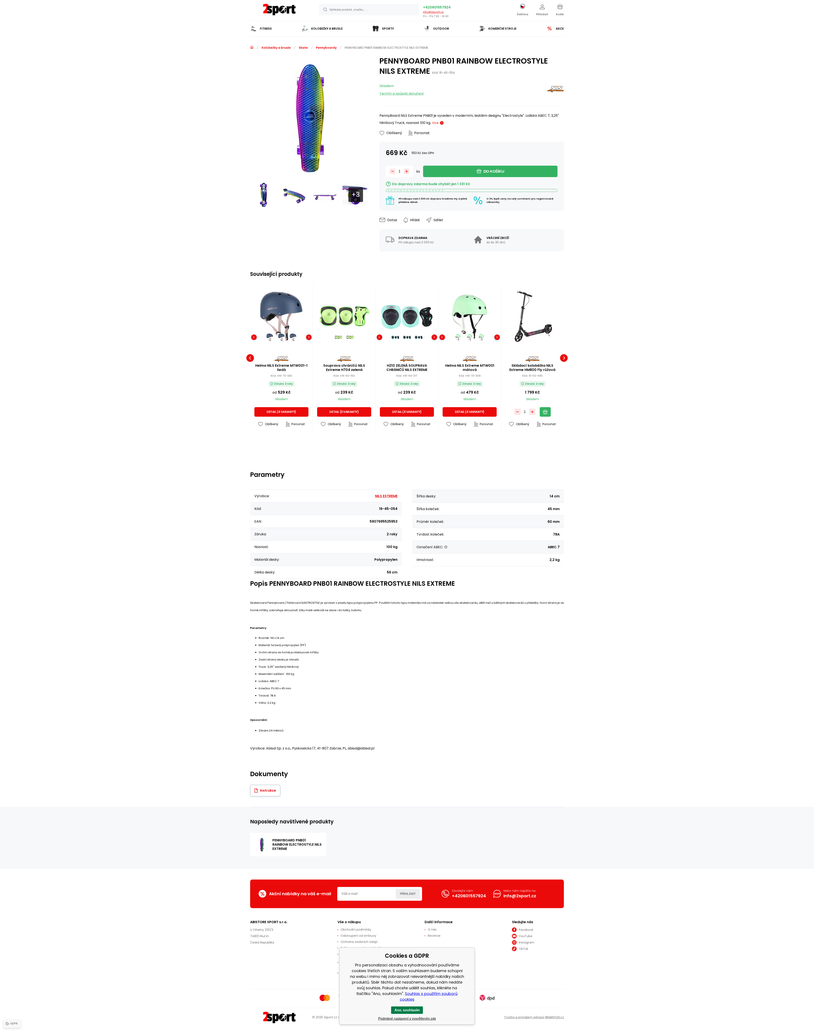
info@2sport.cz (433, 12)
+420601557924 (437, 7)
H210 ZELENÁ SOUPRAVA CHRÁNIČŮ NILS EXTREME (406, 368)
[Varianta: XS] (395, 337)
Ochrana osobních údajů (359, 942)
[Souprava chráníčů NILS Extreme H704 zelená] (344, 317)
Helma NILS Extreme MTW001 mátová (469, 368)
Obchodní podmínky (356, 929)
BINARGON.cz (554, 1017)
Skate (303, 48)
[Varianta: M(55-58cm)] (293, 337)
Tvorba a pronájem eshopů (524, 1017)
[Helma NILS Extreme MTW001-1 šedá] (281, 317)
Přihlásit (408, 893)
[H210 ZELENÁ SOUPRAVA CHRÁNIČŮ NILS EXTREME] (407, 317)
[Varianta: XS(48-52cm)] (270, 337)
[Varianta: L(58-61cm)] (481, 337)
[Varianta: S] (407, 337)
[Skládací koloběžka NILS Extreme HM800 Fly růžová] (532, 317)
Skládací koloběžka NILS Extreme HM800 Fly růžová (532, 368)
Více (435, 123)
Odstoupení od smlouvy (358, 936)
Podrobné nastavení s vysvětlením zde (407, 1018)
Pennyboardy (326, 48)
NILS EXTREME (386, 496)
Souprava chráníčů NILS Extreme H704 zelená (344, 368)
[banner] (279, 11)
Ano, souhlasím (407, 1010)
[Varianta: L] (338, 337)
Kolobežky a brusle (276, 48)
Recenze (434, 936)
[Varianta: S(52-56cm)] (281, 337)
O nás (432, 929)
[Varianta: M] (350, 337)
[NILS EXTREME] (555, 90)
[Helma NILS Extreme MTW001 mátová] (470, 317)
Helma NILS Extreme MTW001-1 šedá (281, 368)
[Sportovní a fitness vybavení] (252, 47)
